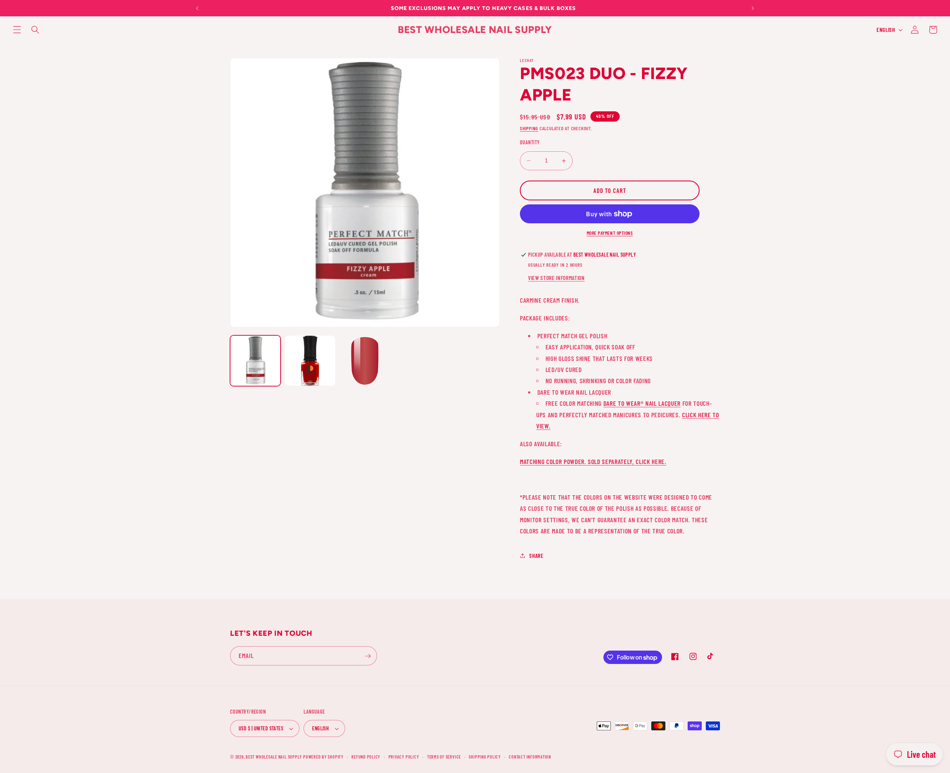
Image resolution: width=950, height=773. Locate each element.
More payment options (610, 233)
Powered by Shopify (323, 756)
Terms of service (444, 756)
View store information (556, 277)
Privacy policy (404, 756)
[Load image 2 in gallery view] (310, 360)
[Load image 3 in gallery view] (365, 360)
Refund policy (365, 756)
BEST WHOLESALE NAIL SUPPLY (274, 756)
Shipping (529, 128)
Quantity (530, 142)
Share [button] (536, 555)
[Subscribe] (368, 656)
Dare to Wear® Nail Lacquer (642, 403)
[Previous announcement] (197, 8)
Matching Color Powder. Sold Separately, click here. (593, 461)
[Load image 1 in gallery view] (255, 360)
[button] (17, 30)
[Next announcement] (752, 8)
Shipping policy (485, 756)
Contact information (530, 756)
